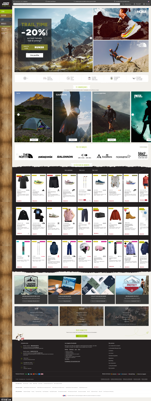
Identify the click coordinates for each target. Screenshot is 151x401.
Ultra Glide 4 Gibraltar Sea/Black (98, 192)
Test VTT (88, 391)
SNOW (36, 308)
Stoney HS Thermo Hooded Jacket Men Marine (51, 259)
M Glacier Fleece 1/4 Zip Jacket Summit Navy (143, 259)
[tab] (68, 170)
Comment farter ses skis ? (83, 387)
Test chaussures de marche (72, 391)
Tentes (81, 317)
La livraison (111, 350)
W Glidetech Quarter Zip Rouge (144, 192)
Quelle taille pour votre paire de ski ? (30, 387)
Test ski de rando (38, 391)
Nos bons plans (25, 383)
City (126, 308)
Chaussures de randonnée (81, 312)
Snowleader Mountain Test (48, 383)
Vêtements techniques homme (36, 312)
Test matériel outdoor (53, 391)
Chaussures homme (127, 317)
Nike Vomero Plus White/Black (128, 192)
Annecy (66, 349)
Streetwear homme (127, 312)
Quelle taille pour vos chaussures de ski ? (44, 387)
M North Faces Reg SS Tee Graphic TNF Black (37, 225)
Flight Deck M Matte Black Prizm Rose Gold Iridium (98, 259)
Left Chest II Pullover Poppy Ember (113, 225)
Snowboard (36, 319)
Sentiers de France (94, 391)
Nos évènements (112, 363)
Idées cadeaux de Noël (58, 383)
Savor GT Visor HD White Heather (82, 258)
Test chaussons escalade (62, 391)
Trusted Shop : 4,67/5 (19, 1)
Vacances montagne (26, 391)
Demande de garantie (113, 355)
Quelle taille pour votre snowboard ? (72, 387)
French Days (40, 383)
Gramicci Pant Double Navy (83, 225)
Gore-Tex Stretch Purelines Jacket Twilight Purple (128, 259)
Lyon (76, 349)
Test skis (32, 391)
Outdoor (81, 308)
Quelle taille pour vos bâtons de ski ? (58, 387)
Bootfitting (111, 360)
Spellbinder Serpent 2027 (113, 258)
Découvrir (34, 139)
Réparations (111, 358)
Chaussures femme (127, 319)
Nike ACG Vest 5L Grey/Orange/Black (112, 192)
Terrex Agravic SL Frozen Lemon (36, 192)
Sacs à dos (127, 321)
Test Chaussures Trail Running (108, 391)
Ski (36, 317)
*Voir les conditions (54, 70)
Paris (79, 349)
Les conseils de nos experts (114, 345)
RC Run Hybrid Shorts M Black (52, 192)
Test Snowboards (45, 391)
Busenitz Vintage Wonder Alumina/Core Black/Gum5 (52, 226)
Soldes (30, 383)
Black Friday (35, 383)
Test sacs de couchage (82, 391)
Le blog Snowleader (113, 365)
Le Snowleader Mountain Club (115, 348)
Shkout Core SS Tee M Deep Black (21, 192)
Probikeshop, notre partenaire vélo (72, 361)
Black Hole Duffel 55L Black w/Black (98, 225)
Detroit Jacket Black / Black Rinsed (21, 225)
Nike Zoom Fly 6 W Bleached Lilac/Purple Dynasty (67, 193)
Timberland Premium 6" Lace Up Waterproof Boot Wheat (129, 225)
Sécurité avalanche (36, 321)
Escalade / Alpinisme (81, 321)
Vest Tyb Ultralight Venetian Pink (66, 225)
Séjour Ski (100, 391)
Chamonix (71, 349)
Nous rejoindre (112, 368)
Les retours (111, 353)
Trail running (81, 319)
